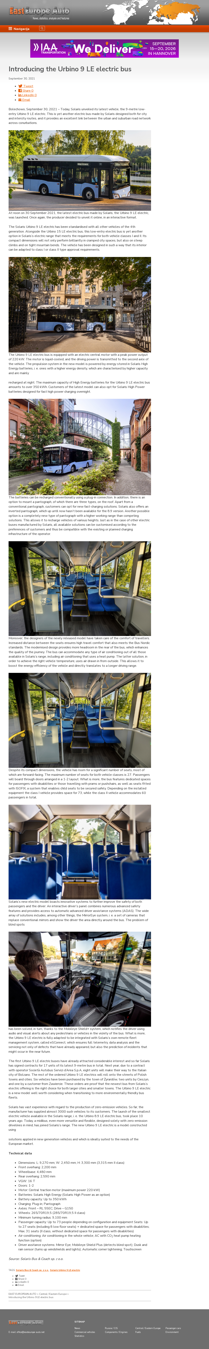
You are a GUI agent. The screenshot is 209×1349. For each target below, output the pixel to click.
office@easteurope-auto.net (30, 1332)
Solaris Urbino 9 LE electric (65, 1270)
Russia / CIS (111, 1328)
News (77, 1328)
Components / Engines (116, 1332)
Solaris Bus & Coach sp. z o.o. (32, 1270)
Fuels (138, 1332)
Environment (172, 1332)
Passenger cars (173, 1328)
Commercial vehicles (84, 1332)
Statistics (79, 1336)
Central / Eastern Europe (147, 1328)
